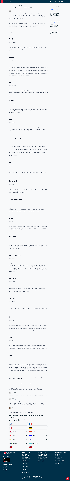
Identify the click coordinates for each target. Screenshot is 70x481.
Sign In (66, 1)
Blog (56, 455)
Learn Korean (25, 460)
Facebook (5, 467)
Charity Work (58, 458)
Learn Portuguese (26, 458)
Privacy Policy (41, 460)
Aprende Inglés (25, 472)
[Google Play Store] (9, 461)
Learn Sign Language (26, 455)
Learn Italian (25, 463)
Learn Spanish (25, 454)
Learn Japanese (25, 461)
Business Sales (58, 457)
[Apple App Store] (9, 459)
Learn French (25, 467)
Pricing (51, 1)
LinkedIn (5, 470)
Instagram (5, 469)
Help (56, 1)
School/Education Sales (60, 463)
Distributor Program (60, 460)
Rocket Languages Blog (13, 5)
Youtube (5, 466)
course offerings (18, 378)
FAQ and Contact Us (42, 454)
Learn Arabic (24, 470)
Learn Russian (25, 457)
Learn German (25, 466)
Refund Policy (41, 458)
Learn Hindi (24, 464)
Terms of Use (41, 461)
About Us (61, 1)
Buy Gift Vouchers (42, 455)
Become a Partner (59, 461)
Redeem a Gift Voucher (43, 457)
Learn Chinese (25, 469)
